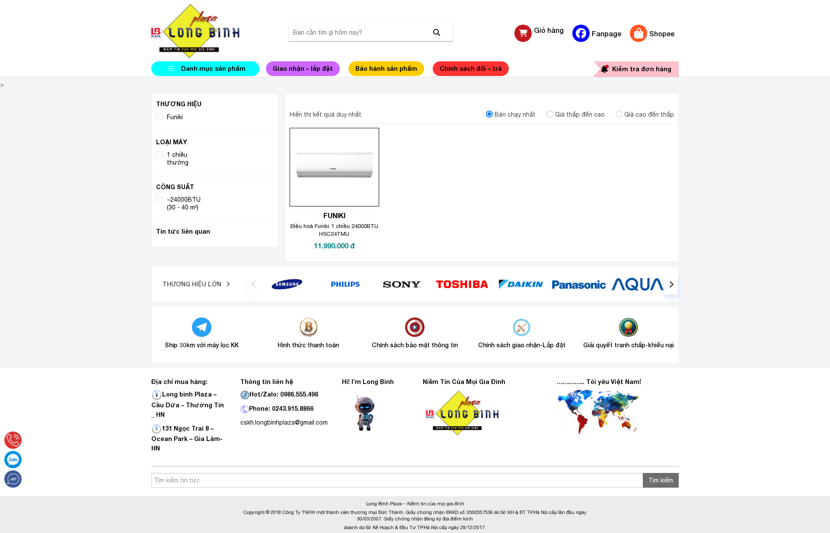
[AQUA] (638, 283)
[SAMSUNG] (287, 283)
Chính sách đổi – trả (471, 68)
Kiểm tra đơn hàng (641, 69)
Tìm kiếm (660, 480)
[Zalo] (13, 459)
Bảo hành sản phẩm (386, 68)
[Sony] (404, 283)
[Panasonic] (579, 283)
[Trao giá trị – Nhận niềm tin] (205, 31)
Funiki (175, 117)
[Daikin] (520, 283)
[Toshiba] (462, 283)
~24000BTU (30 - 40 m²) (184, 203)
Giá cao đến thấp (649, 114)
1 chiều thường (177, 158)
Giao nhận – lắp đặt (303, 68)
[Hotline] (13, 440)
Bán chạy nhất (515, 114)
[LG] (345, 283)
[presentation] (254, 284)
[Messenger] (13, 479)
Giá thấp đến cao (580, 114)
